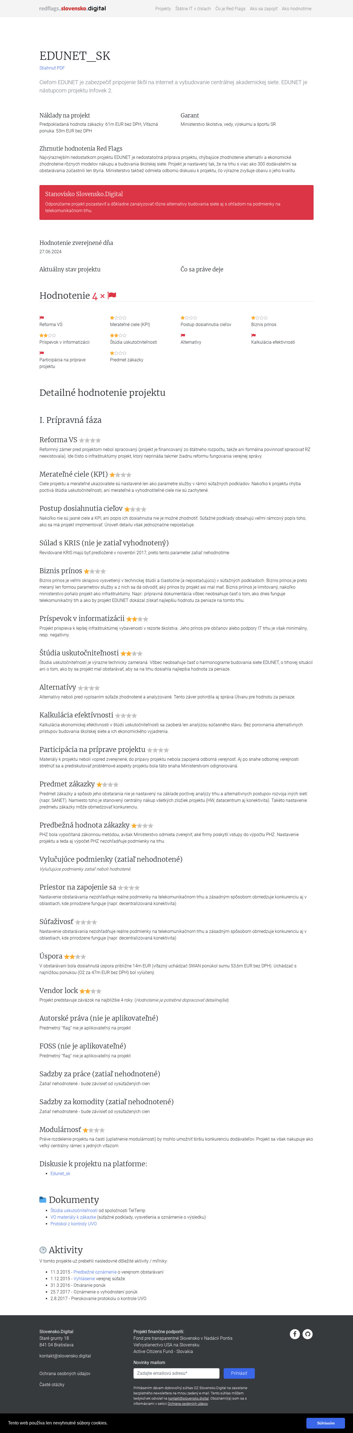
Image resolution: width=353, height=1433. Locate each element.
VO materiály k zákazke (73, 1217)
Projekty (163, 8)
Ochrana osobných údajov (64, 1373)
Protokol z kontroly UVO (73, 1223)
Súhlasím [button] (326, 1423)
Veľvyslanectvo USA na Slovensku (166, 1344)
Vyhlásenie (84, 1278)
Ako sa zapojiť (263, 8)
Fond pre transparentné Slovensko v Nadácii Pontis (182, 1338)
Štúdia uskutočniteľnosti (74, 1210)
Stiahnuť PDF (52, 68)
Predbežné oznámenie (95, 1272)
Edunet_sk (60, 1173)
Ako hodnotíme (296, 8)
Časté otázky (52, 1384)
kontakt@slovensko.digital (65, 1356)
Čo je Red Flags (230, 8)
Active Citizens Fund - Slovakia (163, 1351)
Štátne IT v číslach (193, 8)
